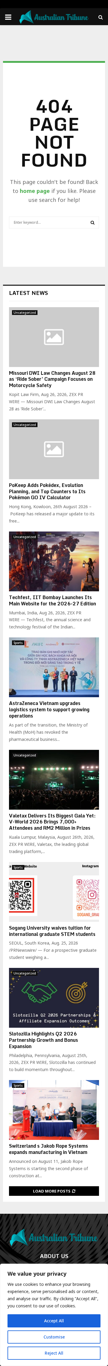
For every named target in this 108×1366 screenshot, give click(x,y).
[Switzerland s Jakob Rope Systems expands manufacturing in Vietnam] (54, 1110)
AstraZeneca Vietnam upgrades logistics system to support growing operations (49, 709)
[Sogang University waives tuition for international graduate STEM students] (54, 892)
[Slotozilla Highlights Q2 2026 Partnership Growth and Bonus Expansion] (54, 998)
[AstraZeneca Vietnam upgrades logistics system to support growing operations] (54, 667)
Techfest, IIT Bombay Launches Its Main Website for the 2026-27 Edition (52, 600)
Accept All (54, 1321)
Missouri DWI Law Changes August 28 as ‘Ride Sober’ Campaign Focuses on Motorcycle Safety (52, 379)
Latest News (28, 292)
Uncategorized (25, 312)
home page (35, 190)
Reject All (54, 1353)
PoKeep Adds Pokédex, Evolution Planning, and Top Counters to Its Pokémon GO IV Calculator (47, 491)
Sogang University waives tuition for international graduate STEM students (52, 931)
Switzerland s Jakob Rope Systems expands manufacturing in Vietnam (48, 1149)
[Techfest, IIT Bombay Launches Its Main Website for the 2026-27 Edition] (54, 561)
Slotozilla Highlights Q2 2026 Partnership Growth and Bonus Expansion (43, 1040)
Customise (54, 1337)
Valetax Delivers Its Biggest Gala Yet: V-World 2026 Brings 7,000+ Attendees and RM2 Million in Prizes (52, 822)
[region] (54, 1315)
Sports (18, 643)
